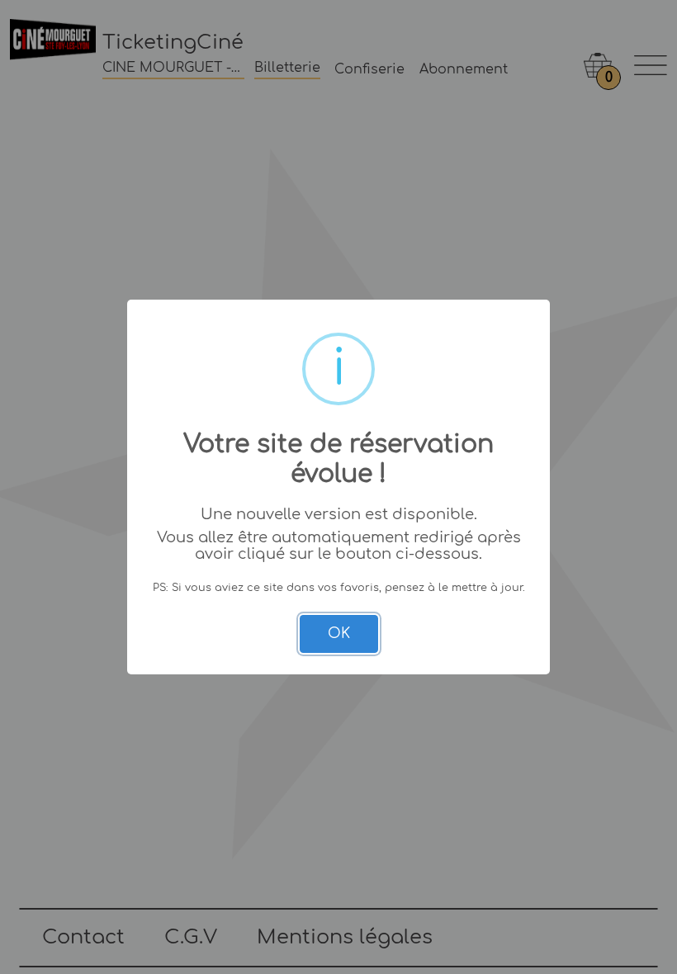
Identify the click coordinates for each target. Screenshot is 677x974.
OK (339, 633)
